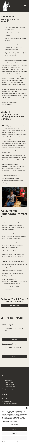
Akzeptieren (14, 429)
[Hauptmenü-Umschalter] (25, 6)
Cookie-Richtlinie (6, 441)
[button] (26, 408)
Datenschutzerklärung (16, 441)
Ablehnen (14, 433)
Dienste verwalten (14, 424)
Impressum (24, 441)
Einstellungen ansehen (14, 438)
